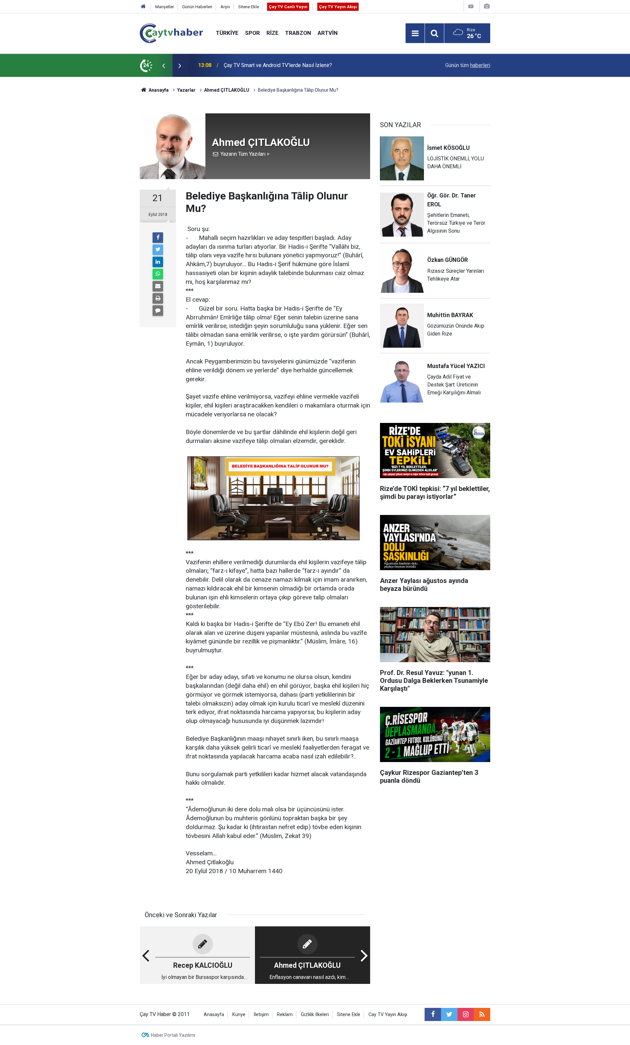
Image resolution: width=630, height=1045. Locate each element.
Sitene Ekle (248, 6)
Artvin (328, 33)
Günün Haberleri (197, 6)
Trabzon (298, 33)
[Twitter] (158, 249)
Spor (252, 33)
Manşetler (164, 6)
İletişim (261, 1014)
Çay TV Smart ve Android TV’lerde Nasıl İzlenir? (278, 65)
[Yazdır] (158, 298)
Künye (238, 1014)
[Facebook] (158, 237)
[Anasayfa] (143, 6)
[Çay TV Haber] (171, 33)
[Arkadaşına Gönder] (158, 286)
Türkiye (227, 33)
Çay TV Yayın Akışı (338, 6)
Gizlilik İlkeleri (315, 1014)
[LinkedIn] (158, 262)
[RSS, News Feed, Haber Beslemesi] (482, 1014)
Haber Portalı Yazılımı (173, 1035)
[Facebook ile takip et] (433, 1014)
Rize (272, 33)
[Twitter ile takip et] (449, 1014)
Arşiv (225, 6)
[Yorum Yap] (158, 310)
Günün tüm (467, 65)
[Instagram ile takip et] (465, 1014)
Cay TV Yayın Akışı (387, 1014)
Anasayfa (214, 1014)
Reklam (285, 1014)
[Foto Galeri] (486, 6)
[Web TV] (470, 6)
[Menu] (415, 33)
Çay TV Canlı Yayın (288, 6)
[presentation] (163, 65)
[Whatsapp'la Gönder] (158, 274)
